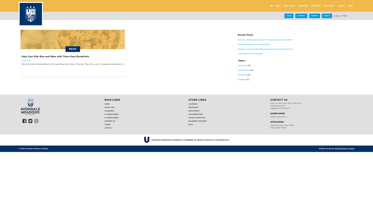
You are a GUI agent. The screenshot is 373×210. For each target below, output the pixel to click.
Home (107, 104)
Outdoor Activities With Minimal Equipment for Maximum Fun (265, 49)
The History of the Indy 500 (250, 54)
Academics (315, 6)
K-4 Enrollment (112, 114)
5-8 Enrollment (112, 118)
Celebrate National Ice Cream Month (254, 44)
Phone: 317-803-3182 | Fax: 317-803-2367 (286, 103)
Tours (107, 125)
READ (72, 49)
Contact (342, 6)
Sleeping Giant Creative (344, 149)
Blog (350, 6)
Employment (329, 6)
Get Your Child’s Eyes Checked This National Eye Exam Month (265, 40)
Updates (241, 79)
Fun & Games (244, 70)
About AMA (110, 107)
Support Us (110, 121)
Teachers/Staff (195, 114)
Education (242, 65)
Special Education (196, 118)
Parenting (26, 61)
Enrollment (289, 6)
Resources (303, 6)
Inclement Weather (197, 121)
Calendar (192, 104)
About (278, 6)
